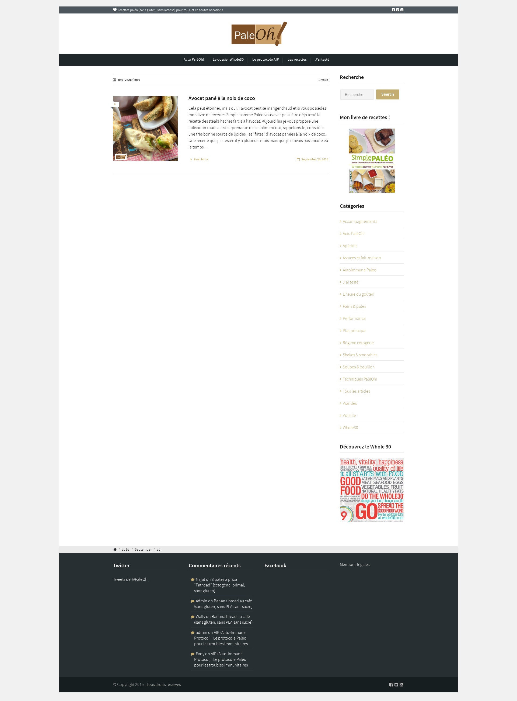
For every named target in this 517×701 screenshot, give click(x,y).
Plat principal (354, 330)
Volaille (349, 415)
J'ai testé (350, 282)
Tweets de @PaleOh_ (131, 579)
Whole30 (350, 427)
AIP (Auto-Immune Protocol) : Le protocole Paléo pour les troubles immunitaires (221, 638)
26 (158, 549)
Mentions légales (354, 564)
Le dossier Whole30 (228, 59)
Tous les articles (356, 391)
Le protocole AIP (265, 59)
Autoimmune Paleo (359, 270)
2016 (125, 549)
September (143, 549)
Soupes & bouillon (359, 367)
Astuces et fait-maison (362, 258)
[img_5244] (145, 128)
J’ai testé (322, 59)
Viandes (350, 403)
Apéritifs (350, 245)
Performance (354, 318)
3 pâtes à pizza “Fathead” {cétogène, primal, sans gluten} (219, 585)
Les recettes (297, 59)
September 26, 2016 (314, 159)
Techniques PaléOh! (360, 379)
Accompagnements (360, 221)
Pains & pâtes (354, 306)
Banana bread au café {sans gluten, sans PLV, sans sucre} (223, 603)
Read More (201, 159)
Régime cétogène (358, 343)
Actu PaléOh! (194, 59)
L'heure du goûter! (358, 294)
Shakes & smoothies (360, 355)
